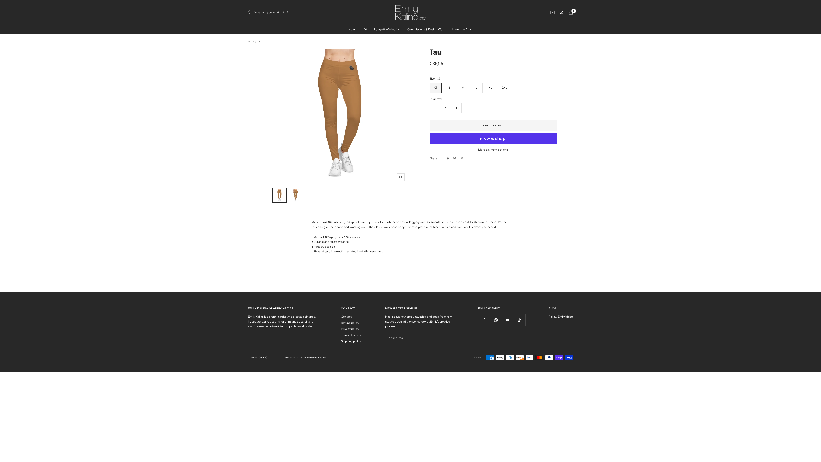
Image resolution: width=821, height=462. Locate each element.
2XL (504, 87)
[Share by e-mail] (461, 158)
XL (490, 87)
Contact (346, 316)
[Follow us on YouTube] (508, 320)
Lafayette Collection (387, 29)
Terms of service (351, 335)
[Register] (448, 337)
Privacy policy (350, 328)
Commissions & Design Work (426, 29)
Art (365, 29)
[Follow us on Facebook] (484, 320)
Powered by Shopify (315, 357)
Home (352, 29)
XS (435, 87)
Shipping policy (351, 341)
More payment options (493, 149)
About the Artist (462, 29)
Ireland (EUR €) (259, 357)
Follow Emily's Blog (561, 316)
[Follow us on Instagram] (496, 320)
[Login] (562, 12)
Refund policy (350, 322)
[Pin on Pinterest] (448, 158)
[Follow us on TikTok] (519, 320)
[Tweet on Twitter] (454, 158)
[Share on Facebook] (442, 158)
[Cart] (571, 12)
